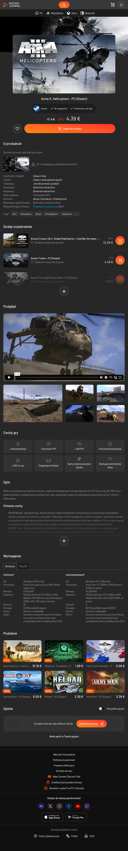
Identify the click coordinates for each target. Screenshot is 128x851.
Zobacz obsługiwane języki (47, 179)
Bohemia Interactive (44, 187)
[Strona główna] (11, 4)
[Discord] (41, 806)
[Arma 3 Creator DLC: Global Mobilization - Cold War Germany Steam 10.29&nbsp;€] (15, 240)
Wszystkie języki (116, 708)
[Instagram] (59, 806)
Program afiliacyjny (64, 765)
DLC (14, 214)
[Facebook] (68, 806)
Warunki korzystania (64, 754)
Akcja (36, 198)
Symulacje (46, 198)
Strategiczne (60, 198)
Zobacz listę (39, 175)
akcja (38, 214)
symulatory (26, 214)
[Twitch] (87, 806)
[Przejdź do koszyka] (112, 4)
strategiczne (51, 214)
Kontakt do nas (64, 770)
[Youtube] (77, 806)
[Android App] (76, 817)
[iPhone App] (52, 817)
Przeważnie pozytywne (45, 206)
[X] (50, 806)
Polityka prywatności (64, 759)
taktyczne (67, 214)
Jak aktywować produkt (46, 183)
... (77, 214)
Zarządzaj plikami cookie (64, 829)
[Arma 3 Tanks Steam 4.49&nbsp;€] (15, 260)
